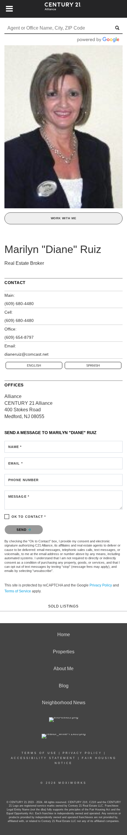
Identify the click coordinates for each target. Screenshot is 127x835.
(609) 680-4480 (19, 303)
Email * (15, 463)
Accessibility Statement (43, 758)
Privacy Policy (100, 585)
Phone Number (23, 480)
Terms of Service (17, 591)
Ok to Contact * (29, 516)
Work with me (63, 218)
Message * (18, 496)
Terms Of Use (39, 753)
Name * (15, 447)
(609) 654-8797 (19, 337)
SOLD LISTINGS (63, 606)
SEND (22, 529)
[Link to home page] (63, 9)
